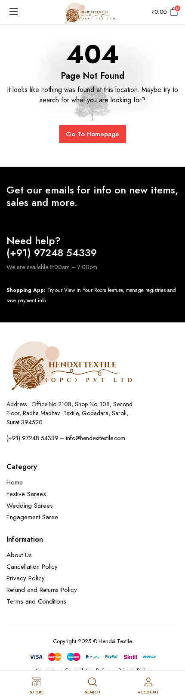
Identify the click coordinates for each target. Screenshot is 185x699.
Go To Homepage (93, 134)
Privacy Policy (25, 578)
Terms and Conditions (36, 601)
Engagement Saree (32, 517)
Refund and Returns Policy (41, 590)
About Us (19, 555)
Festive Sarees (26, 494)
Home (14, 482)
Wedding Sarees (29, 505)
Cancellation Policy (32, 566)
